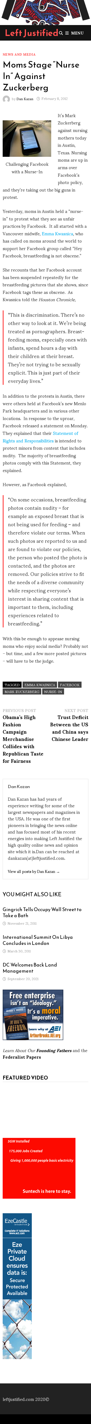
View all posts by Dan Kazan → (34, 871)
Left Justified (31, 32)
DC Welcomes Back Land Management (30, 968)
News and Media (19, 54)
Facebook (70, 685)
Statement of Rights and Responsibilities (40, 436)
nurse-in (53, 691)
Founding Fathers (53, 1050)
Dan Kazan (25, 98)
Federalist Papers (22, 1056)
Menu (77, 32)
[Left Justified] (45, 11)
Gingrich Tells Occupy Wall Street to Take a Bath (42, 912)
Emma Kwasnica (57, 233)
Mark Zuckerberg (22, 691)
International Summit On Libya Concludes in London (38, 940)
